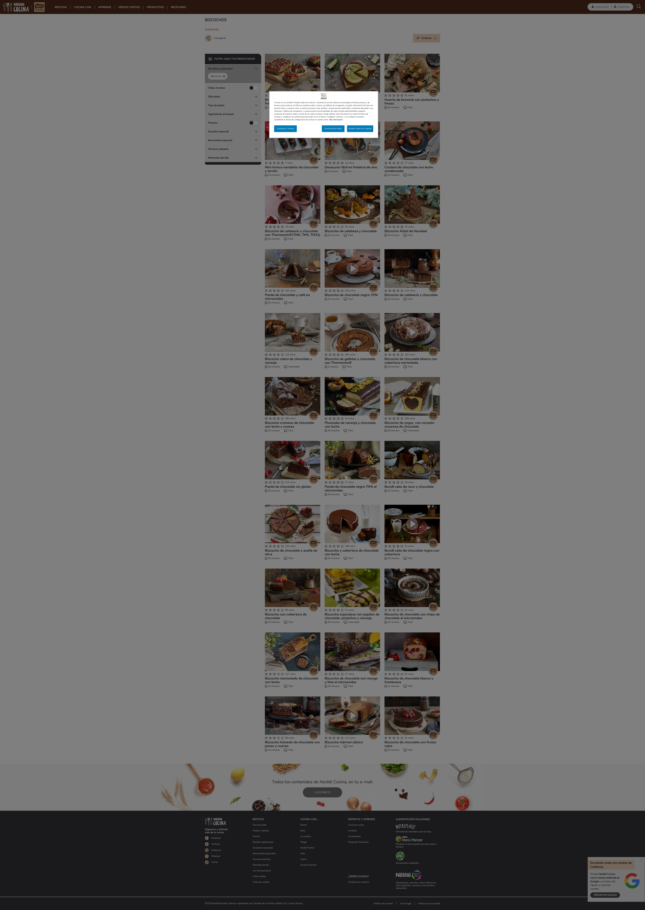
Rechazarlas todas (333, 128)
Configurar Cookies (285, 128)
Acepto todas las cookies (360, 128)
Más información (336, 119)
